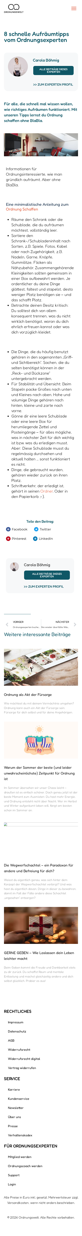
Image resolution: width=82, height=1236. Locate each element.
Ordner (46, 491)
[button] (74, 8)
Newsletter (16, 1108)
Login (12, 1184)
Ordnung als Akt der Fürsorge (28, 694)
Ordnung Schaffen (22, 209)
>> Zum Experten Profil (53, 84)
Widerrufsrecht (19, 1050)
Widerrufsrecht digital (24, 1059)
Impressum (15, 1022)
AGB (11, 1040)
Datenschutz (17, 1031)
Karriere (14, 1089)
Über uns (14, 1117)
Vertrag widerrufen (22, 1068)
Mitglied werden (19, 1157)
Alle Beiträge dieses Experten (53, 70)
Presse (13, 1126)
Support (14, 1175)
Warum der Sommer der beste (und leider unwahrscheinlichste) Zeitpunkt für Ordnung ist (39, 773)
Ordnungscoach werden (25, 1166)
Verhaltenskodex (20, 1135)
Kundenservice (18, 1099)
